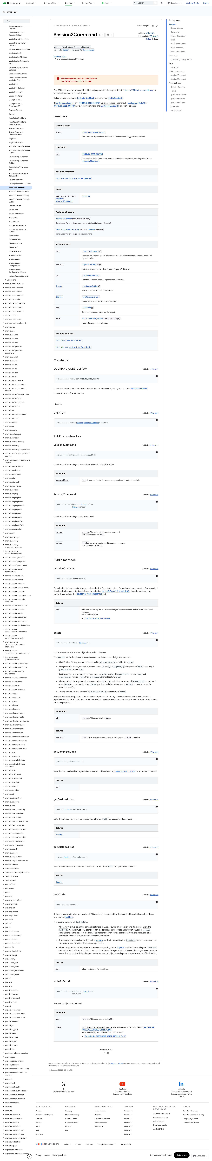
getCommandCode (90, 275)
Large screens (100, 1111)
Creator (59, 199)
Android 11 (128, 1134)
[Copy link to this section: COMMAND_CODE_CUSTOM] (89, 369)
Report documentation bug (193, 1115)
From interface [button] (74, 178)
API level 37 (154, 36)
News (38, 1126)
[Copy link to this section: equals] (63, 633)
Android (39, 1111)
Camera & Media (71, 1123)
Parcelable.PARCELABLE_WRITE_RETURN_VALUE (105, 1036)
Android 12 (128, 1130)
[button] (16, 280)
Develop (68, 3)
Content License (117, 1063)
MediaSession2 (115, 98)
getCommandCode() (64, 103)
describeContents (90, 251)
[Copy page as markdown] (108, 35)
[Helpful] (153, 26)
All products (126, 1144)
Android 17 (128, 1111)
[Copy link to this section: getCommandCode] (78, 751)
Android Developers (61, 26)
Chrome (78, 1144)
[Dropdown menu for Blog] (111, 3)
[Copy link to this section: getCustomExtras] (76, 847)
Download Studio (160, 1125)
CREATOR (86, 196)
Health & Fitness (71, 1119)
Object (66, 50)
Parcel (100, 318)
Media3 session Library (143, 90)
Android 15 (128, 1119)
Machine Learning (72, 1115)
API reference (10, 12)
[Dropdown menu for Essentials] (38, 3)
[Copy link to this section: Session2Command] (78, 445)
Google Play (87, 3)
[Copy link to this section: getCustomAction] (76, 799)
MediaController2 (85, 98)
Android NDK (158, 1129)
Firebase (89, 1144)
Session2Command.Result (93, 132)
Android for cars (101, 1123)
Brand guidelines (59, 1155)
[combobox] (145, 3)
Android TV (99, 1126)
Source (38, 1123)
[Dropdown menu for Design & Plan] (59, 3)
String (76, 229)
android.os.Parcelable (80, 178)
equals (85, 264)
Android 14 (128, 1123)
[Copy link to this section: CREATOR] (67, 412)
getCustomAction (90, 286)
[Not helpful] (156, 26)
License (47, 1155)
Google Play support (190, 1119)
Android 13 (128, 1126)
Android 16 (128, 1115)
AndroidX (129, 90)
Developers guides (160, 1117)
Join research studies (191, 1123)
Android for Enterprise (44, 1115)
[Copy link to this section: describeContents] (76, 568)
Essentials (30, 3)
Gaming (68, 1111)
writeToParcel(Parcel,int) (116, 591)
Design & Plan (50, 3)
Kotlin (148, 39)
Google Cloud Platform (107, 1144)
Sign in (206, 3)
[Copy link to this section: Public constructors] (84, 436)
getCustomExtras (90, 297)
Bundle (92, 229)
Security (39, 1119)
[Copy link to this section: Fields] (64, 404)
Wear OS (98, 1115)
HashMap (69, 917)
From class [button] (69, 340)
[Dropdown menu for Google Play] (95, 3)
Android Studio (192, 3)
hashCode (86, 308)
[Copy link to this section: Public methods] (78, 560)
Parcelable (88, 50)
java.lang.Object (60, 56)
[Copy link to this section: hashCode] (67, 894)
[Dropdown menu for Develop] (75, 3)
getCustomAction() (110, 106)
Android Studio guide (161, 1113)
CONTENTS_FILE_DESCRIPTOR (89, 594)
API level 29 (150, 33)
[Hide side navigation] (29, 1156)
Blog (106, 3)
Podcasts (39, 1134)
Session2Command (90, 161)
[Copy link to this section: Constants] (70, 360)
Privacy (68, 1126)
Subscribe (182, 1155)
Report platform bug (190, 1111)
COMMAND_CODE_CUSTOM (89, 103)
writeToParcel (89, 318)
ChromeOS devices (102, 1119)
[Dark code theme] (156, 376)
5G (66, 1130)
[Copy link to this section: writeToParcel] (72, 981)
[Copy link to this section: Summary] (69, 116)
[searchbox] (16, 21)
